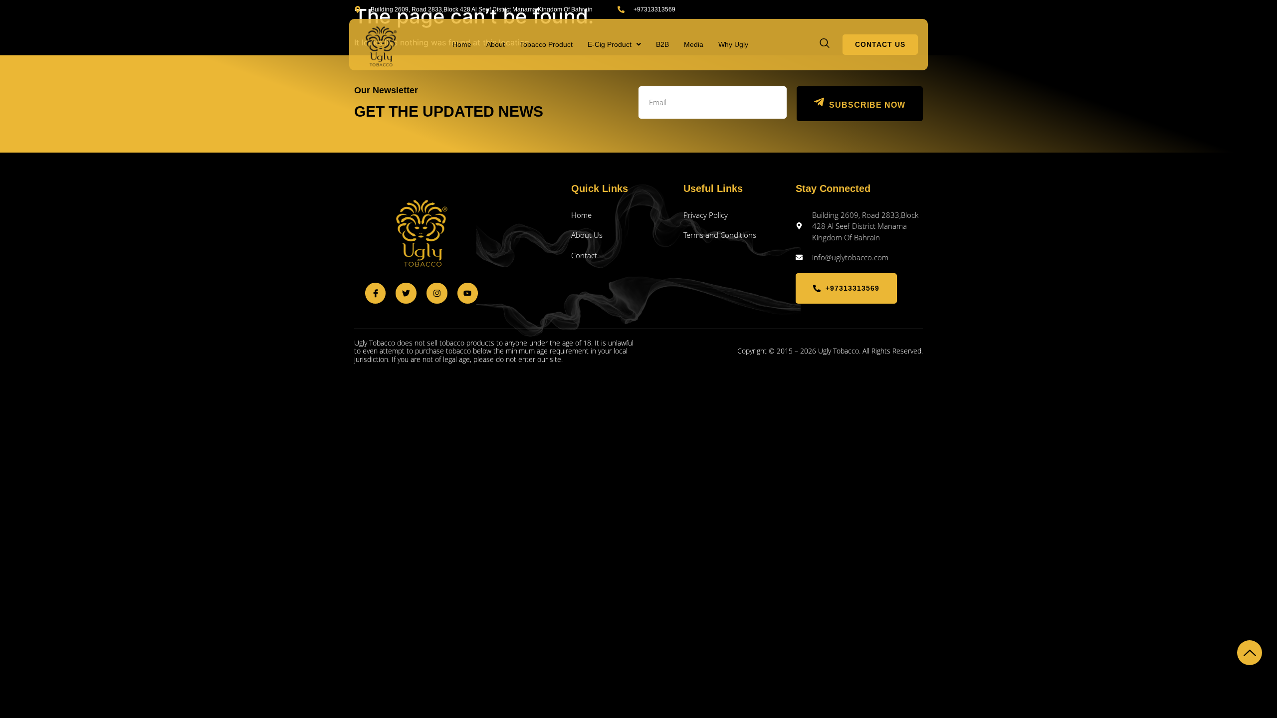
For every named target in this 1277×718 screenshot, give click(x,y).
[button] (614, 44)
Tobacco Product (546, 44)
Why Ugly (733, 44)
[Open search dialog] (825, 44)
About (495, 44)
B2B (662, 44)
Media (693, 44)
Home (461, 44)
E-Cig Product (610, 44)
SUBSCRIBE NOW (867, 105)
